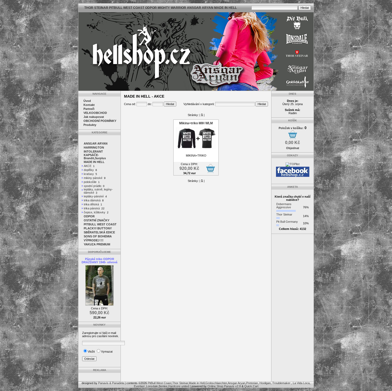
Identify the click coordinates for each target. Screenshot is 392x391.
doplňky (89, 169)
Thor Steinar (284, 214)
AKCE (87, 165)
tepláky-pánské (94, 196)
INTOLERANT (93, 151)
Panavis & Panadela (111, 383)
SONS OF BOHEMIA (98, 236)
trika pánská (92, 208)
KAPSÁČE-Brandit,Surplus (95, 156)
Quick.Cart (251, 386)
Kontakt (89, 104)
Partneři (88, 108)
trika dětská (91, 204)
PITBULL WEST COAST (100, 224)
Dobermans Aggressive (283, 205)
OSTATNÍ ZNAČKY (96, 220)
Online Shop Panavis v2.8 (224, 386)
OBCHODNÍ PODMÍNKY (99, 120)
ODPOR (89, 216)
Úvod (87, 100)
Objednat (292, 148)
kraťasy (89, 173)
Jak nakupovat (93, 116)
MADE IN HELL (94, 161)
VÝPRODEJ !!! (93, 240)
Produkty (89, 124)
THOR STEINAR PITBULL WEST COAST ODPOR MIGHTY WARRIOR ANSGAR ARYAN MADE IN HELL (160, 8)
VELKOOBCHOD (95, 112)
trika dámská (92, 200)
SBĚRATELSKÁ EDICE (99, 232)
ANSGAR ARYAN (95, 143)
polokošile (90, 181)
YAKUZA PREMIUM (97, 244)
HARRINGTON (94, 147)
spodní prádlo (92, 185)
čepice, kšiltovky (94, 212)
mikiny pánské (93, 177)
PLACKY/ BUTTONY (98, 228)
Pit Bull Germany (287, 221)
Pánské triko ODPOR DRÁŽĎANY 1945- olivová (99, 260)
